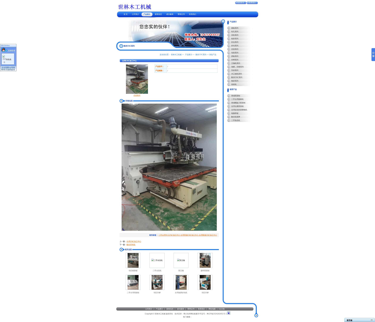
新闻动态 (169, 309)
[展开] (372, 320)
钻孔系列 (234, 32)
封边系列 (234, 42)
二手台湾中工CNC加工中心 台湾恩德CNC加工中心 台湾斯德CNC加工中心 (187, 235)
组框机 (234, 84)
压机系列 (234, 35)
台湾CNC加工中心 (134, 241)
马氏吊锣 (157, 293)
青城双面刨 (235, 96)
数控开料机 (131, 245)
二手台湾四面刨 (133, 293)
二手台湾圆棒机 (237, 99)
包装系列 (234, 53)
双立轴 (181, 271)
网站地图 (212, 309)
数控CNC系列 (201, 55)
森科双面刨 (205, 271)
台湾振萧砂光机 (181, 293)
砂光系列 (234, 46)
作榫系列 (234, 60)
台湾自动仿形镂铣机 (239, 110)
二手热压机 (235, 120)
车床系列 (234, 70)
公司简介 (148, 309)
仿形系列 (234, 49)
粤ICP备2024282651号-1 (217, 314)
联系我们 (201, 309)
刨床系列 (234, 39)
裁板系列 (234, 28)
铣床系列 (234, 81)
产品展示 (188, 55)
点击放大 (136, 95)
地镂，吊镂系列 (237, 67)
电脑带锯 (234, 113)
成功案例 (180, 309)
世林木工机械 (176, 55)
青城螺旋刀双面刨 (238, 103)
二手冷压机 (157, 271)
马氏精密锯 (133, 271)
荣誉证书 (191, 309)
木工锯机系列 (236, 74)
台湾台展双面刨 (237, 106)
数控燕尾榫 (235, 117)
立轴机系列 (235, 63)
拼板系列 (234, 56)
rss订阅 (222, 309)
